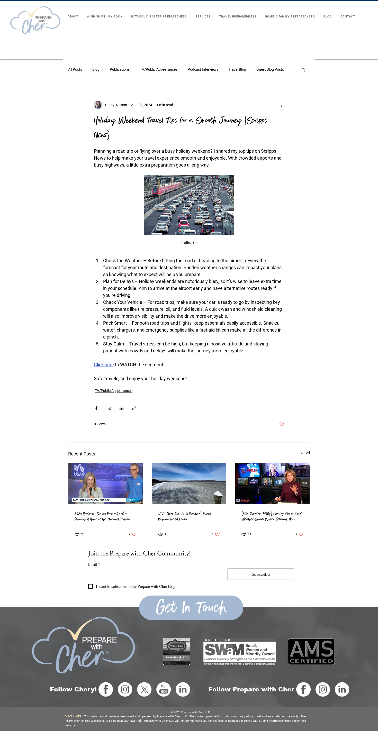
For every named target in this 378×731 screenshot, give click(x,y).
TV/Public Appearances (158, 69)
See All (305, 453)
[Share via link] (134, 408)
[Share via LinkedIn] (121, 408)
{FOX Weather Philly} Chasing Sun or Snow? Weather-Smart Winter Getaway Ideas (272, 516)
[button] (303, 70)
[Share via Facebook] (96, 408)
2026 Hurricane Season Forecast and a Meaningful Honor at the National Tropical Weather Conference (102, 516)
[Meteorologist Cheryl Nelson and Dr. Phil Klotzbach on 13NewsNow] (105, 483)
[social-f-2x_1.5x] (105, 689)
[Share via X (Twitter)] (108, 408)
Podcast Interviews (203, 69)
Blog (96, 69)
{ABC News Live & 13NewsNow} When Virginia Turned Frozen (184, 516)
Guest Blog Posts (270, 69)
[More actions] (281, 105)
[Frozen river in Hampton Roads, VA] (189, 483)
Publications (120, 69)
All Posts (75, 69)
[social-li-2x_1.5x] (183, 689)
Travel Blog (237, 69)
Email (94, 564)
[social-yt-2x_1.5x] (163, 689)
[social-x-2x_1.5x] (144, 689)
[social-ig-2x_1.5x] (125, 689)
